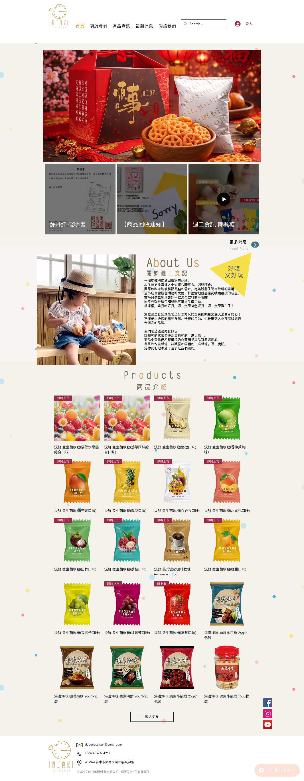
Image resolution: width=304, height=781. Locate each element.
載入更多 (152, 716)
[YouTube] (267, 724)
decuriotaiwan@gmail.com (103, 744)
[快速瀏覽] (77, 604)
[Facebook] (267, 702)
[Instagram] (267, 713)
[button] (152, 106)
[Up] (255, 245)
